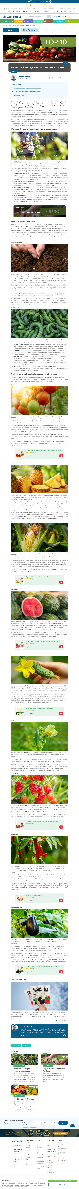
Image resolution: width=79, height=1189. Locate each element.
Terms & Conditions (51, 1154)
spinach (33, 230)
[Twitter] (65, 1035)
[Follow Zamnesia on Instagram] (16, 1159)
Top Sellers (38, 1150)
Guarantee (49, 1165)
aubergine (39, 939)
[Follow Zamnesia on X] (21, 1159)
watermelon (56, 621)
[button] (14, 78)
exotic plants (14, 123)
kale (18, 300)
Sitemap (38, 1168)
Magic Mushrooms (29, 1154)
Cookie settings (62, 1184)
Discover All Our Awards (60, 1133)
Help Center (49, 1143)
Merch (27, 1159)
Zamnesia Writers (40, 1161)
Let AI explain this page (57, 78)
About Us (38, 1152)
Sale (26, 1164)
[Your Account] (55, 16)
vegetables (23, 230)
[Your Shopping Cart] (64, 16)
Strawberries (14, 805)
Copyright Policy (50, 1169)
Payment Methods (51, 1149)
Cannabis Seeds (29, 1143)
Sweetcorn (13, 554)
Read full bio (24, 1035)
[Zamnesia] (14, 16)
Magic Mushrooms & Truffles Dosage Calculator (62, 1148)
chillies (40, 280)
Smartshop (28, 1152)
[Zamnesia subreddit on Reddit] (16, 1161)
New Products (39, 1147)
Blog (37, 1145)
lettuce (39, 230)
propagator (55, 427)
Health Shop (28, 1150)
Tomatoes (13, 417)
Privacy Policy (25, 1127)
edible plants (17, 162)
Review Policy (50, 1162)
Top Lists (26, 1045)
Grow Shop (28, 1157)
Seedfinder (38, 1143)
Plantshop (16, 1045)
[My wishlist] (60, 16)
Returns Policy (50, 1160)
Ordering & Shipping (51, 1151)
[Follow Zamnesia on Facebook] (13, 1159)
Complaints (49, 1167)
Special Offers (28, 1162)
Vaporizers (28, 1147)
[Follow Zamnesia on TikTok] (13, 1161)
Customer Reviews (40, 1154)
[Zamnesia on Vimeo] (18, 1159)
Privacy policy (42, 1178)
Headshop (28, 1145)
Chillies (13, 866)
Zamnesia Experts (40, 1163)
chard (12, 300)
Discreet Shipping (40, 1166)
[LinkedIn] (63, 1035)
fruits (22, 379)
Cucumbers (14, 686)
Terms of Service (33, 1127)
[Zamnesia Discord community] (18, 1161)
